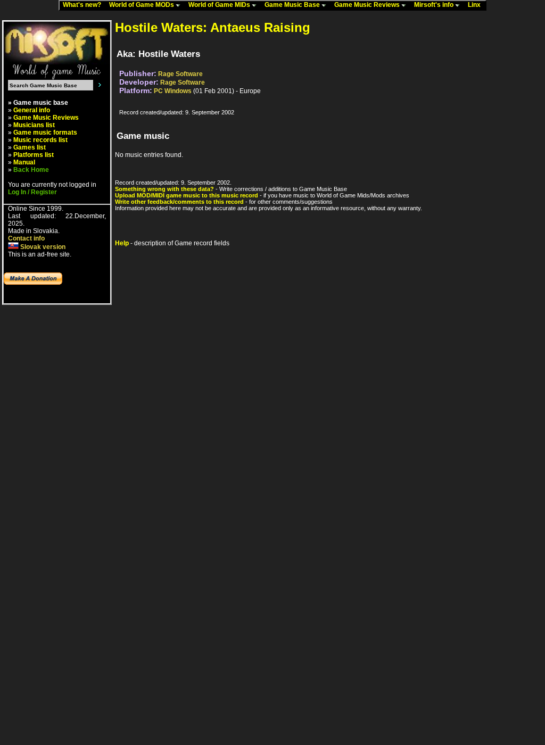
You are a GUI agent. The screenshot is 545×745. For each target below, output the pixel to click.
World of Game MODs (142, 5)
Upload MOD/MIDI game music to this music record (186, 195)
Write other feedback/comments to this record (179, 201)
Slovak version (42, 247)
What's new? (84, 5)
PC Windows (173, 91)
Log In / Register (32, 192)
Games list (29, 147)
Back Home (31, 169)
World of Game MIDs (220, 5)
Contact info (26, 238)
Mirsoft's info (434, 5)
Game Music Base (293, 5)
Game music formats (45, 132)
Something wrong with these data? (164, 189)
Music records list (40, 140)
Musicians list (34, 125)
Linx (476, 5)
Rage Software (180, 74)
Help (122, 243)
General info (31, 110)
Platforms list (33, 155)
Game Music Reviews (367, 5)
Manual (24, 162)
